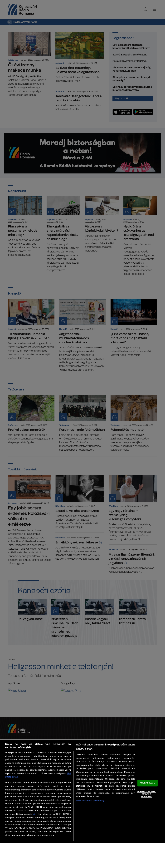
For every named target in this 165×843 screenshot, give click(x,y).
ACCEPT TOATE (147, 783)
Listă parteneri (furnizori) (90, 800)
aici (34, 814)
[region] (82, 791)
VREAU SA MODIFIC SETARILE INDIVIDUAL (146, 794)
